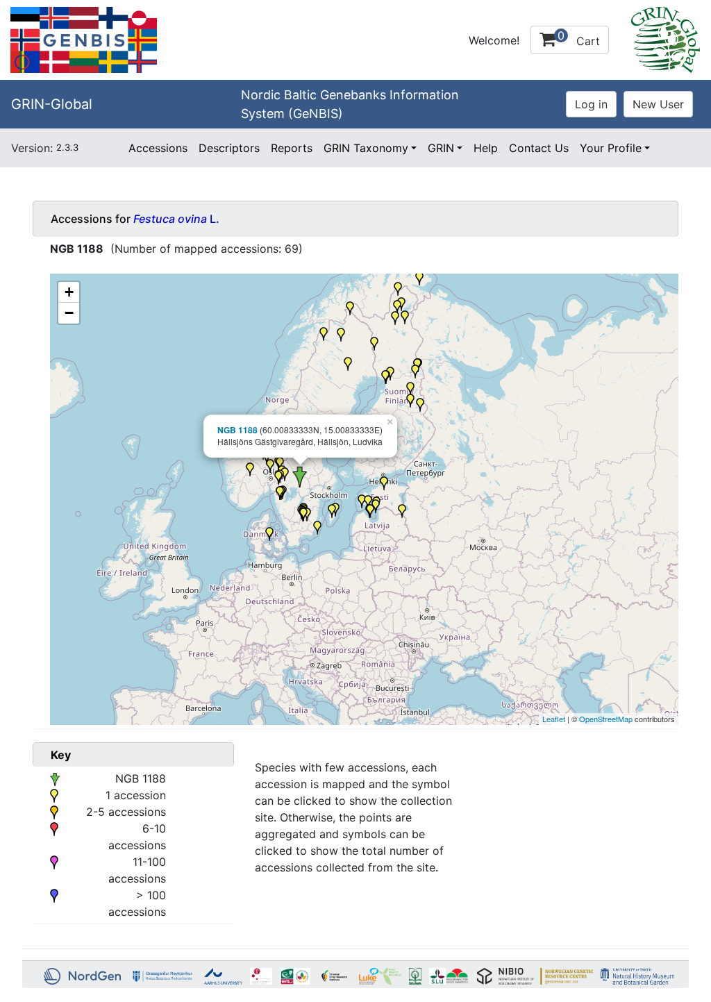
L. (176, 219)
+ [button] (69, 292)
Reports (291, 148)
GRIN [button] (441, 148)
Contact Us (539, 148)
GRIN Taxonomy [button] (366, 148)
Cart (579, 38)
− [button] (69, 313)
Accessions (157, 148)
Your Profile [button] (611, 148)
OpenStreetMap (606, 718)
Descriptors (229, 148)
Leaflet (553, 718)
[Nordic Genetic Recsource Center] (83, 39)
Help (486, 148)
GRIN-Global (51, 104)
